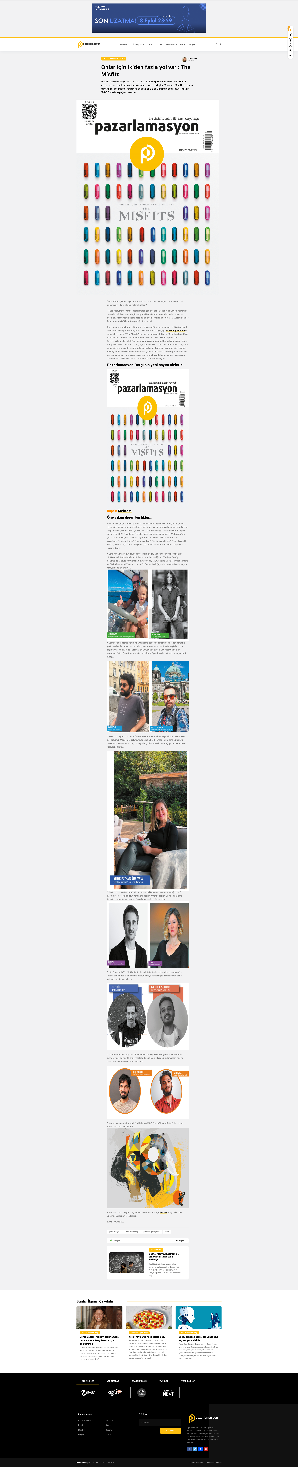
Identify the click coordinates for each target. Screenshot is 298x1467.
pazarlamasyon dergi (131, 1232)
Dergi (182, 44)
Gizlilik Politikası (196, 1463)
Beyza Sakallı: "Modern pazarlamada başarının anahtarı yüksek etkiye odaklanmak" (99, 1340)
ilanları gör (180, 1241)
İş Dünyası (137, 44)
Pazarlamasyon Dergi (114, 59)
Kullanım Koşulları (214, 1463)
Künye (108, 1425)
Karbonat (125, 511)
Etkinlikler (170, 44)
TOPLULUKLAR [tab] (188, 1381)
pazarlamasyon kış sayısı (152, 1232)
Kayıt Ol (172, 1431)
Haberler (124, 44)
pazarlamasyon (114, 1232)
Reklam (109, 1430)
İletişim (109, 1435)
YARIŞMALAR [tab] (113, 1381)
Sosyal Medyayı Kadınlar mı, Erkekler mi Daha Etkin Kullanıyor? (164, 1256)
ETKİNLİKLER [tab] (88, 1381)
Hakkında (109, 1420)
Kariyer (192, 44)
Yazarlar (159, 44)
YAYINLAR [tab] (164, 1381)
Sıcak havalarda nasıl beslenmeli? (147, 1336)
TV (148, 44)
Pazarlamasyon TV (85, 1420)
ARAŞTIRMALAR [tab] (139, 1381)
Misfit (167, 1232)
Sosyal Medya (156, 1250)
